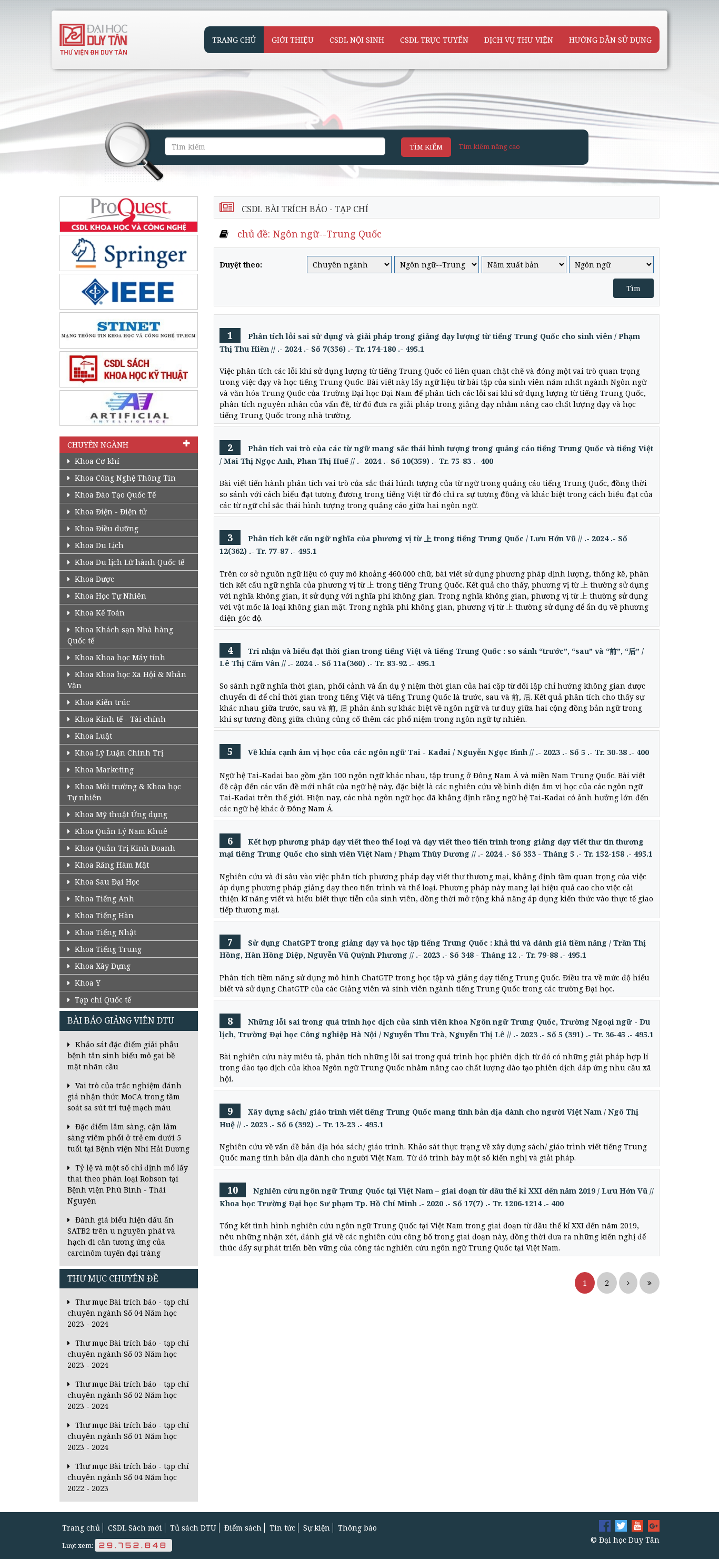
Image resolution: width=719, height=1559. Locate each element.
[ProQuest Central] (128, 214)
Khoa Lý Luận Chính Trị (118, 753)
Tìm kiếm (426, 147)
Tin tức (282, 1528)
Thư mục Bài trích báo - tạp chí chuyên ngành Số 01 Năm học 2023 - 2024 (128, 1436)
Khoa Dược (93, 579)
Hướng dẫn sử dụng (610, 40)
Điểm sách (243, 1528)
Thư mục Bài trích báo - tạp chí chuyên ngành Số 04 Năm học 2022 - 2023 (128, 1477)
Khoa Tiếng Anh (103, 898)
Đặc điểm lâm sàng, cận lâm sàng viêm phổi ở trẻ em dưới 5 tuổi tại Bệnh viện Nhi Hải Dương (128, 1137)
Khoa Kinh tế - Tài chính (119, 719)
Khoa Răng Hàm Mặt (111, 865)
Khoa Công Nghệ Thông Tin (124, 478)
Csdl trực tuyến (434, 40)
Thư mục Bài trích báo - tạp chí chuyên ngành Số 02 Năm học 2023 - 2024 (128, 1395)
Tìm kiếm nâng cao (489, 146)
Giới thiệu (293, 40)
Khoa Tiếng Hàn (103, 915)
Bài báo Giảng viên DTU (120, 1021)
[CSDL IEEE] (128, 292)
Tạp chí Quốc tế (102, 1000)
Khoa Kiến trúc (101, 702)
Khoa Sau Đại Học (106, 882)
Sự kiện (316, 1528)
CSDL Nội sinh (356, 40)
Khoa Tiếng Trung (107, 949)
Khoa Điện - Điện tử (109, 512)
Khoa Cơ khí (96, 461)
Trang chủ (234, 40)
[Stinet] (128, 330)
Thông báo (357, 1528)
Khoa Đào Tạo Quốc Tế (114, 495)
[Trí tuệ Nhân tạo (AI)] (128, 408)
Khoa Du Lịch (98, 545)
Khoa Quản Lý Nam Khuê (120, 831)
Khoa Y (87, 983)
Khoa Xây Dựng (102, 966)
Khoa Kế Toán (99, 613)
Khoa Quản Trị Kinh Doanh (124, 848)
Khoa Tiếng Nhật (104, 932)
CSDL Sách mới (135, 1528)
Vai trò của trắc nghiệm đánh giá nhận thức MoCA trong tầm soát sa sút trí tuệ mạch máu (124, 1096)
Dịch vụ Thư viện (518, 40)
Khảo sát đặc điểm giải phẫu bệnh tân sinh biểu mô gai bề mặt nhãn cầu (123, 1055)
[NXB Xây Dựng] (128, 369)
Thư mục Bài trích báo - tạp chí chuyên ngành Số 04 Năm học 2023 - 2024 (128, 1313)
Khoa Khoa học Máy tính (119, 657)
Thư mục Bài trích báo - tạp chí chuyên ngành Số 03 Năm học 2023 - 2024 (128, 1354)
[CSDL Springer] (128, 253)
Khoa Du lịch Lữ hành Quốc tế (128, 562)
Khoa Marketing (103, 769)
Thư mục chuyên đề (112, 1279)
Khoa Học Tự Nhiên (109, 596)
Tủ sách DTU (193, 1528)
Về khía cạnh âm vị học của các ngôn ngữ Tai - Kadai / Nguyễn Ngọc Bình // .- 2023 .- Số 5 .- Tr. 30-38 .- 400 (438, 752)
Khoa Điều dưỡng (105, 528)
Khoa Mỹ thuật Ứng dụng (120, 814)
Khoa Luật (92, 736)
